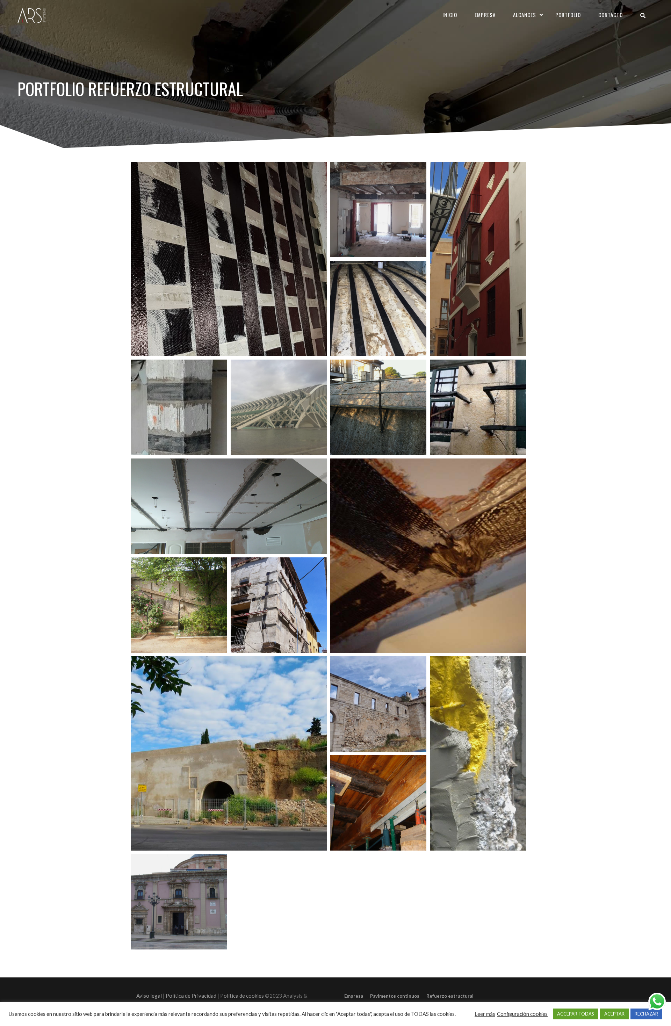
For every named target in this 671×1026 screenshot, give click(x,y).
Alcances (524, 15)
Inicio (449, 15)
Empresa (485, 15)
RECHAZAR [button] (646, 1014)
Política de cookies (242, 995)
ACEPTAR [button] (614, 1014)
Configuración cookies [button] (522, 1014)
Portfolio (568, 15)
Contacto (610, 15)
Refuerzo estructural (450, 996)
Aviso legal (149, 995)
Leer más (485, 1014)
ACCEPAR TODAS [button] (575, 1014)
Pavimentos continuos (394, 996)
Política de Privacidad (191, 995)
